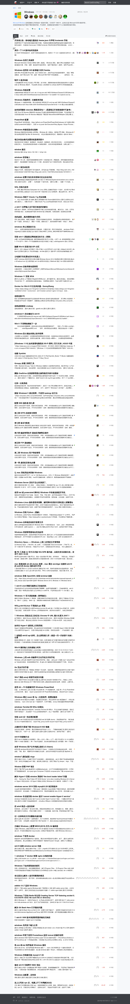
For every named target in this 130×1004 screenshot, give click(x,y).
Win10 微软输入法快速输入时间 (28, 647)
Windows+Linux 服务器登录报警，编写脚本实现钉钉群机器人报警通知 (44, 502)
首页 (14, 8)
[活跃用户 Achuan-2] (26, 17)
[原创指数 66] (74, 578)
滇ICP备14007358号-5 (103, 1000)
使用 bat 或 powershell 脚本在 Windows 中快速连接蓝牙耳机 (40, 492)
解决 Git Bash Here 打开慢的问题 (28, 907)
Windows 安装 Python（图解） (28, 512)
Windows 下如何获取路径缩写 (27, 865)
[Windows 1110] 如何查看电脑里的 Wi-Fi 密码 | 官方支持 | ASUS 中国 (43, 343)
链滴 (116, 997)
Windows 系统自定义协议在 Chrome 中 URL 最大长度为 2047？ (43, 615)
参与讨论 (80, 12)
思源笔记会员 (41, 997)
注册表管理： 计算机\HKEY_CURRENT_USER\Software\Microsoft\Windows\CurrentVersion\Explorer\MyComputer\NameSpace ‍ (44, 270)
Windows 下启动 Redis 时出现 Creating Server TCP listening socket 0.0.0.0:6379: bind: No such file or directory (45, 896)
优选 (33, 36)
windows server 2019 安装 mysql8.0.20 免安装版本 (36, 786)
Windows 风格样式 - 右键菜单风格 (29, 99)
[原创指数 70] (74, 385)
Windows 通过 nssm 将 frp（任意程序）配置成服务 (36, 697)
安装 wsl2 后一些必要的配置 (26, 717)
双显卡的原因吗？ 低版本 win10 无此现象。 (28, 920)
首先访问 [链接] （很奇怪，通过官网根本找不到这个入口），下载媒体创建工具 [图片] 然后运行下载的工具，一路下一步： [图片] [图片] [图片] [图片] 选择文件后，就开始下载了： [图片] (45, 730)
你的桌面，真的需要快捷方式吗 (27, 216)
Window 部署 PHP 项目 (24, 766)
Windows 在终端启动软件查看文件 (29, 522)
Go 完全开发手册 (22, 667)
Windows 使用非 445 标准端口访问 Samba (32, 70)
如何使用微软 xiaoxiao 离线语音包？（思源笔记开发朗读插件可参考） (43, 109)
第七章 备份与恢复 (22, 423)
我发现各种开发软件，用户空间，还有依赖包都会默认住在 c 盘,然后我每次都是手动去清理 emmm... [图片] (44, 879)
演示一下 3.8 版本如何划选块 (26, 50)
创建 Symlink (20, 353)
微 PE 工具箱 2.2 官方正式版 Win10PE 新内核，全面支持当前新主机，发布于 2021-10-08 (44, 553)
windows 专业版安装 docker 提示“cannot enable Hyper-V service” (43, 796)
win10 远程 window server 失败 (28, 846)
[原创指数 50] (74, 415)
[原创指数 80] (74, 435)
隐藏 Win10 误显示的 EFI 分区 (27, 246)
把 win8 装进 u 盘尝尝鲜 (25, 806)
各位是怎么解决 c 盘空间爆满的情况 (29, 875)
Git (48, 29)
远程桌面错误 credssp (24, 306)
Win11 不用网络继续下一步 (26, 323)
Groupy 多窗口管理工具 (24, 363)
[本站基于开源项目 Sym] (13, 1000)
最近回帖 (40, 36)
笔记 (35, 29)
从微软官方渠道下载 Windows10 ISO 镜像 (32, 726)
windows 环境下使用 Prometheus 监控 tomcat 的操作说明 (39, 935)
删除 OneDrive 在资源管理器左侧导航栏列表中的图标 (36, 373)
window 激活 (20, 149)
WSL (27, 29)
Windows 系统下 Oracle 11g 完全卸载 (30, 197)
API (14, 997)
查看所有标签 (111, 36)
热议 (21, 36)
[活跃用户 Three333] (31, 17)
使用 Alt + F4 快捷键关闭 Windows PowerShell (34, 687)
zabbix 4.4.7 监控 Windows (26, 885)
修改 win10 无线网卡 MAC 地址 (27, 965)
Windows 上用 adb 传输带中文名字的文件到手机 (35, 657)
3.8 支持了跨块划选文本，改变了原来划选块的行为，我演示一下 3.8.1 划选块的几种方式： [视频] (44, 54)
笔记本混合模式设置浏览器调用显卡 (29, 139)
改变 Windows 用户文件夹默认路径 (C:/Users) (34, 746)
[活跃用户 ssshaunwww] (51, 17)
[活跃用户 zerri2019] (41, 17)
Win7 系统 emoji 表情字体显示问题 (29, 677)
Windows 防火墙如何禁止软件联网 (29, 333)
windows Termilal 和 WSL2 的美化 (29, 707)
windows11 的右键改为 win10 (27, 313)
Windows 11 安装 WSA (24, 276)
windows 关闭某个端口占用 (26, 925)
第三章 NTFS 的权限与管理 (26, 413)
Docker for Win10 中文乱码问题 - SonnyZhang (34, 286)
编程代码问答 (65, 2)
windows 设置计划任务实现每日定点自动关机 (33, 177)
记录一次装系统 (21, 383)
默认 (15, 36)
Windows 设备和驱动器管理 (26, 266)
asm (15, 29)
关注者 (48, 36)
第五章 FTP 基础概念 (23, 442)
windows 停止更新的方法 (25, 226)
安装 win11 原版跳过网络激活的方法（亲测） (33, 236)
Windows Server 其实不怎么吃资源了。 (31, 482)
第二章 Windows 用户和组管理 (27, 452)
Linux (22, 29)
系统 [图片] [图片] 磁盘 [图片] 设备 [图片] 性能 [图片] (31, 977)
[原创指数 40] (74, 345)
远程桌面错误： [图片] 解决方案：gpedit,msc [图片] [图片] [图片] (35, 308)
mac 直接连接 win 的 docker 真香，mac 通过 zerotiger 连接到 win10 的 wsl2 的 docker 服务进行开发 (43, 565)
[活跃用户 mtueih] (46, 17)
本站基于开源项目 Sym (49, 2)
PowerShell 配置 (22, 119)
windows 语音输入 (22, 157)
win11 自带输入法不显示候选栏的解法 (32, 207)
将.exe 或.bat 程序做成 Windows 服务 (30, 945)
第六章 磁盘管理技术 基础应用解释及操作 (31, 432)
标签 (19, 8)
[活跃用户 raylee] (55, 17)
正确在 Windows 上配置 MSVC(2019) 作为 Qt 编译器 (36, 826)
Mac (42, 29)
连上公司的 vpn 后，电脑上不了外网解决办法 (33, 982)
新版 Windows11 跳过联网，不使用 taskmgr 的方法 (36, 393)
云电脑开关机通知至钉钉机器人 (27, 256)
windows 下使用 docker (25, 836)
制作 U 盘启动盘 (21, 80)
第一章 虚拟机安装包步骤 (25, 462)
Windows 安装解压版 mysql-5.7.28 (29, 955)
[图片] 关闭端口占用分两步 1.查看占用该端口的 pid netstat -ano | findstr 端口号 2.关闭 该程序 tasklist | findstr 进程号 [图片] (45, 929)
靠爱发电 (32, 997)
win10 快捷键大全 (22, 736)
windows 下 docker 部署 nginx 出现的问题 (34, 856)
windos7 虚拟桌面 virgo (25, 756)
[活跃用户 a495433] (65, 17)
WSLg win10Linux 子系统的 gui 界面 (30, 605)
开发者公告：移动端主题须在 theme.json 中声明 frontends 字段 (41, 40)
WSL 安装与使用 (21, 187)
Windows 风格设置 (22, 90)
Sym (112, 1000)
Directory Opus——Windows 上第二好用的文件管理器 (37, 542)
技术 (53, 29)
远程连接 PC (20, 296)
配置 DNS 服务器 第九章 (25, 403)
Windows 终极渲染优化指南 (26, 129)
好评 (26, 36)
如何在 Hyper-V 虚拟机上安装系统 (29, 625)
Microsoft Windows (19, 23)
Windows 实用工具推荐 (24, 60)
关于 (18, 997)
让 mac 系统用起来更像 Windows (28, 472)
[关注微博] (16, 1000)
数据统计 (25, 997)
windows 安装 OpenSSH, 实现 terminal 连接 (33, 576)
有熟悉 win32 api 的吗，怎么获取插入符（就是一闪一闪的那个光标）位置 (44, 636)
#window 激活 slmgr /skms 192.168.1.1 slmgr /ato (30, 152)
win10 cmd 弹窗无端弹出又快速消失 (31, 585)
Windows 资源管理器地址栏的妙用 (29, 532)
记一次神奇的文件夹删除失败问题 (28, 816)
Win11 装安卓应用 (22, 167)
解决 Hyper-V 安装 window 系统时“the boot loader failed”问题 (41, 776)
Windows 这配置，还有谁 (25, 975)
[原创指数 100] (74, 219)
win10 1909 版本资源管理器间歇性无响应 (33, 917)
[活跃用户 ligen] (36, 17)
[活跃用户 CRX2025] (60, 17)
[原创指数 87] (74, 967)
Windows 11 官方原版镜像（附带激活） (31, 595)
